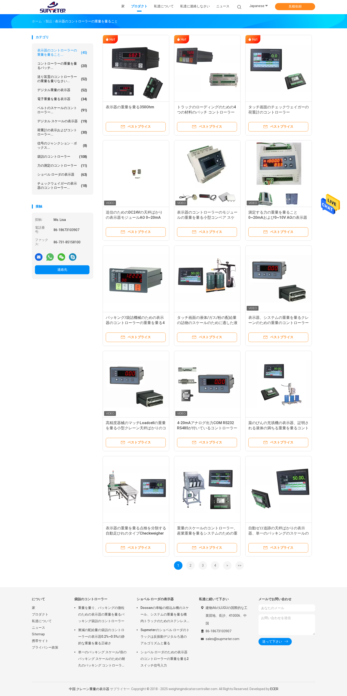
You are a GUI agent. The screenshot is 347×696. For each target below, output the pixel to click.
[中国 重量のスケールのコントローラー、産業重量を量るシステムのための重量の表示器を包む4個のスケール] (207, 489)
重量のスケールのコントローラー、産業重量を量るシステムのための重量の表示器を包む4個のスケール (207, 533)
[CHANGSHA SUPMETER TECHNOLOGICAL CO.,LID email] (38, 257)
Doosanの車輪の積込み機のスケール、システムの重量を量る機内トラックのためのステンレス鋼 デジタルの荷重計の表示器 (164, 615)
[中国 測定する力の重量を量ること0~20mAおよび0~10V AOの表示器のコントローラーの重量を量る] (278, 173)
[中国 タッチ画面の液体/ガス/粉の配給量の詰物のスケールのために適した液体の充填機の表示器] (207, 279)
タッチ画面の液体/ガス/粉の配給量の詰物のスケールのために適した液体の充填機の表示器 (207, 322)
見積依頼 (295, 6)
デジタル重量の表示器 (62, 90)
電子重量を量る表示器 (62, 99)
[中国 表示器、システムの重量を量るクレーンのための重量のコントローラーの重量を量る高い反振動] (278, 279)
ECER (274, 689)
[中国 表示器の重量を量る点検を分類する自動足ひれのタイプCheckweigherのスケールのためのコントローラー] (136, 489)
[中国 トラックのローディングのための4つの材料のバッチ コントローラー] (207, 68)
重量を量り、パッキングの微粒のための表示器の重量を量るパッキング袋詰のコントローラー (101, 614)
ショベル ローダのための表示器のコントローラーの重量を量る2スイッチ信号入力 (164, 658)
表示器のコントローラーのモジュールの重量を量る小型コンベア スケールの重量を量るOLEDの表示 (207, 217)
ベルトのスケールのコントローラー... (62, 110)
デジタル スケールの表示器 (62, 121)
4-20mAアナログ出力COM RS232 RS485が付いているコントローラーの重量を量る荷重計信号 (207, 428)
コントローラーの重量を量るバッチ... (62, 66)
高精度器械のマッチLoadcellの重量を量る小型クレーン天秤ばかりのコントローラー (136, 428)
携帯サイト (40, 641)
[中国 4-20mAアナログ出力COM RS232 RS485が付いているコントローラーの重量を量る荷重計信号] (207, 384)
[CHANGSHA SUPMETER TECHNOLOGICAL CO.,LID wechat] (61, 257)
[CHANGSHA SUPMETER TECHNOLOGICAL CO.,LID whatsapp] (50, 257)
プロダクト (40, 614)
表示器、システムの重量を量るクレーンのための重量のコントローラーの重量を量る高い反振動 (278, 322)
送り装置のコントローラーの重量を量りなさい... (62, 79)
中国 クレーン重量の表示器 (89, 689)
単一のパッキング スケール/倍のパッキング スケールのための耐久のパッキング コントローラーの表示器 (102, 659)
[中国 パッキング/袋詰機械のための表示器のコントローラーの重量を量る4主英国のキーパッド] (136, 279)
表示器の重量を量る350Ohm (130, 107)
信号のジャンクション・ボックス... (62, 145)
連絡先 (62, 269)
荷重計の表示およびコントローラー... (62, 132)
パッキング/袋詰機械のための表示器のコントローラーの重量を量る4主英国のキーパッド (135, 322)
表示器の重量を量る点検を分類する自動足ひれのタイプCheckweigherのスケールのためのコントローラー (136, 533)
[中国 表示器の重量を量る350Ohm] (136, 68)
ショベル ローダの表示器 (62, 175)
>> (239, 565)
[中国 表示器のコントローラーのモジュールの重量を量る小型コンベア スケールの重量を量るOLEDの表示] (207, 173)
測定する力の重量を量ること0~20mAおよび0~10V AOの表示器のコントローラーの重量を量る (277, 217)
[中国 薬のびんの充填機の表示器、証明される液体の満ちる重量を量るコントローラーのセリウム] (278, 384)
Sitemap (38, 634)
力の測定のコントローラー (62, 166)
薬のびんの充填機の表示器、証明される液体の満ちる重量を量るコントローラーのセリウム (278, 428)
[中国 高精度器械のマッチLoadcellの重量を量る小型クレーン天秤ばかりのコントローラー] (136, 384)
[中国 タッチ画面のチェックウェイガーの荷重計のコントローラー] (278, 68)
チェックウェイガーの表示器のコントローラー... (62, 185)
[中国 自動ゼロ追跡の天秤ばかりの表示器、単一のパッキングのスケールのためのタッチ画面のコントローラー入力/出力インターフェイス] (278, 489)
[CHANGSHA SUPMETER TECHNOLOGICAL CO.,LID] (52, 7)
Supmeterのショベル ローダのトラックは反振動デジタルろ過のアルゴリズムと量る (165, 636)
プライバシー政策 (45, 647)
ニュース (38, 627)
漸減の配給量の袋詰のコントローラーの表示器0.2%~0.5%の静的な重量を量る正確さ (101, 636)
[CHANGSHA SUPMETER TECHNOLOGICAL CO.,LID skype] (72, 257)
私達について (42, 621)
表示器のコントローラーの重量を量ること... (62, 52)
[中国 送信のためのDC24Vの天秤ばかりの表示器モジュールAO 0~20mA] (136, 173)
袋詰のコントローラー (62, 157)
